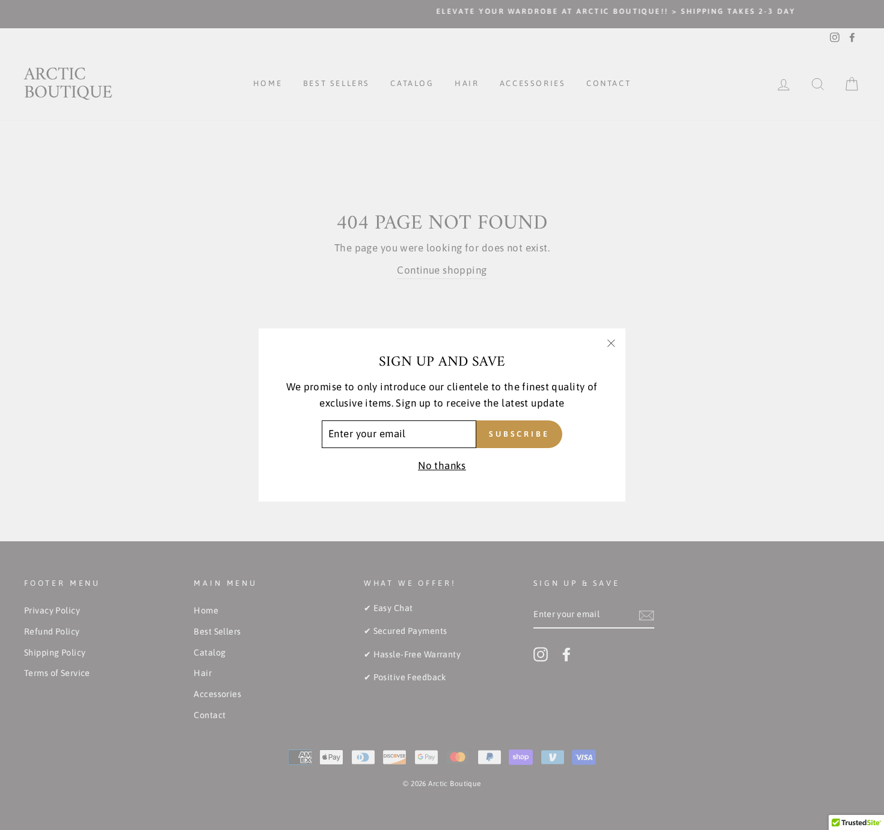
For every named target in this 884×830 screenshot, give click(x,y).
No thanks (442, 466)
